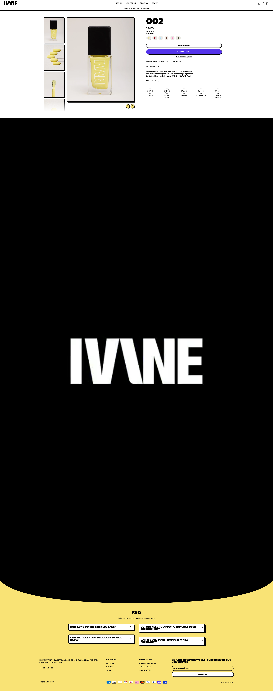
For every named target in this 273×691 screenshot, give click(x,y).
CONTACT (109, 667)
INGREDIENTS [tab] (163, 61)
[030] (160, 38)
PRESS (108, 670)
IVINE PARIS (50, 682)
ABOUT (155, 3)
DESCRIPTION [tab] (151, 61)
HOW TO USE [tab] (176, 61)
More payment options (184, 57)
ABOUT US (110, 663)
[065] (166, 38)
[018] (155, 38)
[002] (149, 38)
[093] (172, 38)
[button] (262, 3)
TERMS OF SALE (145, 667)
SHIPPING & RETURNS (147, 663)
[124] (178, 38)
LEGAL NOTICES (145, 670)
